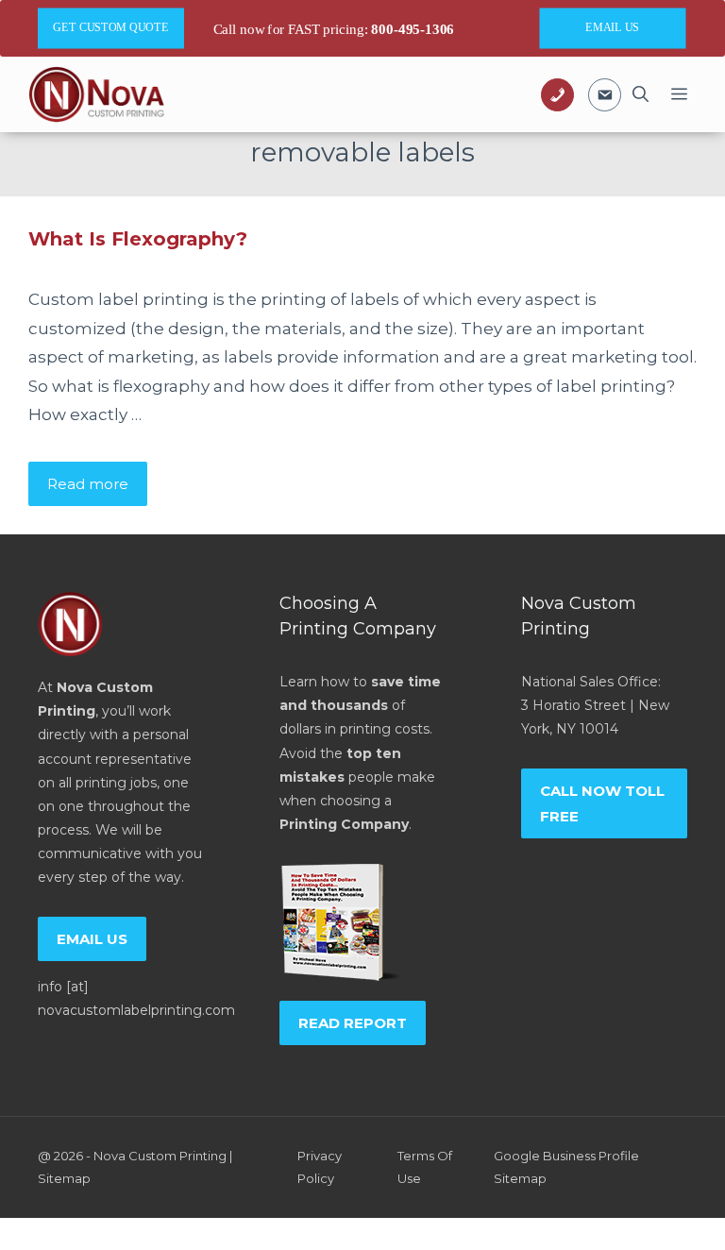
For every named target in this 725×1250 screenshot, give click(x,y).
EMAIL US (613, 28)
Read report (352, 1023)
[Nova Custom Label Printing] (96, 94)
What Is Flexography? (137, 239)
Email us (92, 939)
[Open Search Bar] (640, 94)
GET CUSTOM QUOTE (110, 28)
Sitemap (64, 1178)
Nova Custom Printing (160, 1155)
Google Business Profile (566, 1155)
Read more (87, 484)
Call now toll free (602, 803)
